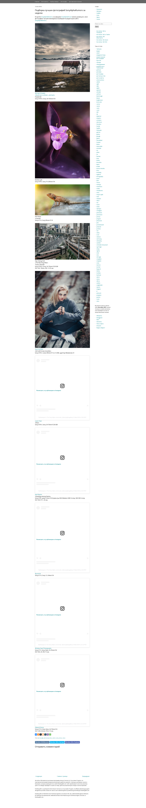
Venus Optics (100, 323)
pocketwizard (100, 225)
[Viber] (48, 734)
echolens (98, 120)
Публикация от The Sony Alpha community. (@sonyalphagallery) (55, 417)
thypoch (98, 269)
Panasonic (99, 9)
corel (97, 110)
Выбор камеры (54, 1)
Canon (98, 19)
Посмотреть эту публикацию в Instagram (48, 390)
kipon (97, 164)
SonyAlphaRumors (46, 17)
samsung (98, 239)
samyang (98, 241)
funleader (99, 130)
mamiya (98, 184)
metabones (99, 190)
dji (97, 114)
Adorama (99, 321)
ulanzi (98, 277)
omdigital (99, 210)
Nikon (98, 17)
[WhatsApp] (50, 734)
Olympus (98, 11)
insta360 (98, 148)
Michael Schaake (40, 93)
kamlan (98, 156)
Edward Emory (39, 727)
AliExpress (99, 315)
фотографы (41, 738)
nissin (98, 204)
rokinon (98, 237)
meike (98, 188)
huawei (98, 142)
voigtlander (99, 285)
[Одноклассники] (38, 734)
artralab (98, 92)
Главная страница (62, 776)
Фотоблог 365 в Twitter (103, 34)
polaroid (98, 227)
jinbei (97, 152)
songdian (98, 259)
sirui (97, 255)
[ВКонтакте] (36, 734)
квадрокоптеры (100, 55)
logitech (98, 174)
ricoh (97, 235)
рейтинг (98, 70)
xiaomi (98, 287)
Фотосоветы (44, 1)
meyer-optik (99, 194)
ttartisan (98, 275)
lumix (97, 178)
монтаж (98, 60)
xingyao (98, 289)
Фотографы (64, 1)
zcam (97, 299)
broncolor (99, 102)
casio (97, 108)
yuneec (98, 297)
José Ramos (38, 494)
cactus (98, 104)
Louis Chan (38, 421)
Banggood (99, 317)
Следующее (38, 776)
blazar (98, 98)
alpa (97, 86)
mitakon (98, 198)
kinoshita (98, 162)
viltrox (98, 281)
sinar (97, 253)
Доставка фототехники (75, 1)
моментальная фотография (100, 57)
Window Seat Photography (43, 648)
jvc (97, 154)
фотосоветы (100, 78)
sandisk (98, 243)
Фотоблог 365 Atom (102, 40)
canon (54, 738)
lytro (97, 180)
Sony (97, 15)
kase (97, 158)
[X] (41, 734)
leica (97, 170)
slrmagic (98, 257)
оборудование (100, 64)
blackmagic (99, 96)
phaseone (99, 220)
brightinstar (99, 100)
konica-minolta (100, 168)
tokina (98, 271)
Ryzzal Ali (38, 574)
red (97, 231)
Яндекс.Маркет (100, 328)
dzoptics (98, 118)
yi (96, 291)
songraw (98, 261)
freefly (98, 126)
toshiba (98, 273)
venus (60, 738)
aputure (98, 90)
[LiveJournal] (45, 734)
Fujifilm (98, 13)
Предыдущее (85, 776)
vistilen (98, 283)
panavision (99, 214)
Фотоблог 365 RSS (101, 42)
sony (57, 738)
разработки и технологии (100, 67)
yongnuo (98, 295)
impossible (99, 146)
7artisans (98, 49)
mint (97, 196)
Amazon (98, 326)
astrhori (98, 94)
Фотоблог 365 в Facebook (72, 742)
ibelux (98, 144)
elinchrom (99, 122)
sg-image (99, 247)
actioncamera (100, 80)
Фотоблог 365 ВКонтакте (42, 742)
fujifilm (98, 128)
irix (97, 150)
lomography (99, 176)
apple (97, 88)
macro (98, 182)
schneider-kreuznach (102, 245)
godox (98, 134)
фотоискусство (48, 738)
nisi (97, 202)
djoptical (98, 116)
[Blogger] (43, 734)
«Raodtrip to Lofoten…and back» (45, 95)
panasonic (99, 212)
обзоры (98, 62)
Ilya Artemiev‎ (39, 349)
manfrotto (99, 186)
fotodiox (98, 124)
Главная (37, 1)
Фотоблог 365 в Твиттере (57, 742)
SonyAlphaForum (66, 17)
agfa (97, 84)
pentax (98, 217)
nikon (97, 200)
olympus (98, 208)
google (98, 136)
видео (98, 51)
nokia (97, 206)
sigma (98, 251)
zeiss (64, 738)
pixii (97, 223)
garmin (98, 132)
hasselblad (99, 140)
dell (97, 112)
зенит (98, 53)
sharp (98, 249)
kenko (98, 160)
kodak (98, 166)
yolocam (98, 293)
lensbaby (98, 172)
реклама (98, 72)
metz (97, 192)
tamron (98, 265)
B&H (97, 319)
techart (98, 267)
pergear (98, 219)
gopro (98, 138)
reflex (98, 233)
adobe (98, 82)
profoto (98, 229)
